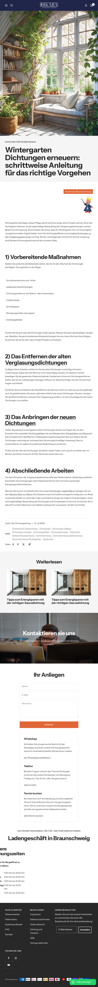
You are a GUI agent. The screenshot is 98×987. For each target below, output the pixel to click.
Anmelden (85, 930)
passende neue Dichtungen (20, 287)
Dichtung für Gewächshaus (20, 142)
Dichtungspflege (41, 532)
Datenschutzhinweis (40, 919)
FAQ (7, 929)
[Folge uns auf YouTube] (8, 965)
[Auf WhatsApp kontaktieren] (83, 980)
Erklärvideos (11, 919)
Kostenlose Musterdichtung (78, 191)
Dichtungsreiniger (59, 532)
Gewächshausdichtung (23, 535)
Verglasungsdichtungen (36, 362)
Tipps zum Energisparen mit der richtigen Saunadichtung (26, 601)
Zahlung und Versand (36, 931)
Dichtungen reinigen (22, 532)
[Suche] (11, 5)
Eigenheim (75, 532)
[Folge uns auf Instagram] (15, 958)
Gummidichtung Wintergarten (26, 539)
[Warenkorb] (91, 5)
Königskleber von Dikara (77, 433)
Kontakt (9, 934)
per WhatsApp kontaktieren (37, 757)
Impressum (35, 914)
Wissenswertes (12, 914)
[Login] (86, 5)
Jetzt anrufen (30, 785)
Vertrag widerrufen (39, 943)
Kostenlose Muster (14, 924)
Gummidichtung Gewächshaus (67, 535)
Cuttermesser (13, 300)
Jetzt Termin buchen (33, 815)
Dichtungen (45, 528)
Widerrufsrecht (37, 924)
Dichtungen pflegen (61, 528)
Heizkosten (48, 539)
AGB (32, 938)
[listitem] (13, 544)
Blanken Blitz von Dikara (20, 494)
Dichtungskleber (14, 319)
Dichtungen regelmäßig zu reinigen (66, 491)
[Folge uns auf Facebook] (8, 958)
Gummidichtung (43, 535)
